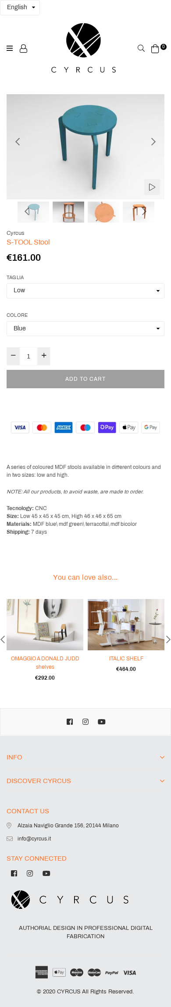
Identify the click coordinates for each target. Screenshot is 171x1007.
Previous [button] (17, 141)
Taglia (15, 277)
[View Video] (152, 187)
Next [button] (153, 141)
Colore (17, 315)
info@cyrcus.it (34, 839)
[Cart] (155, 48)
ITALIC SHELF (126, 659)
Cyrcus (16, 233)
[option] (85, 146)
